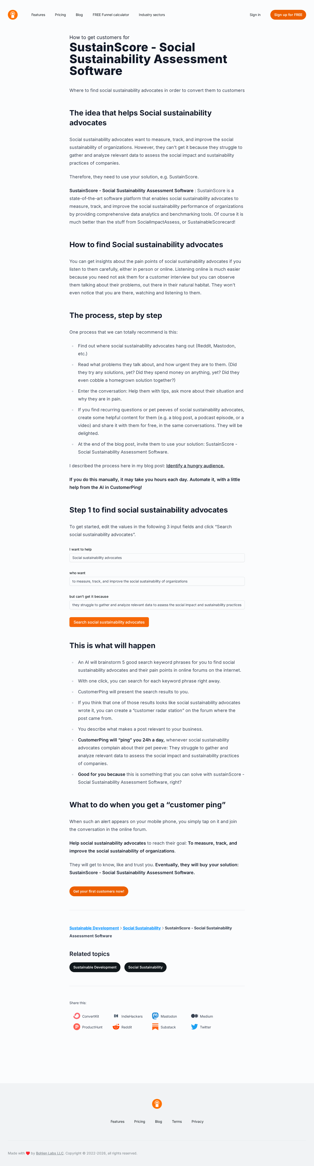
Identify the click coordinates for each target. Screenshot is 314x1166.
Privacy (198, 1121)
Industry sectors (152, 15)
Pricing (60, 15)
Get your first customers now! (98, 891)
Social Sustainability (145, 967)
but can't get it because (88, 596)
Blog (79, 15)
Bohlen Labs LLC (50, 1153)
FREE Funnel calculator (111, 15)
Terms (177, 1121)
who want (77, 573)
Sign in (255, 15)
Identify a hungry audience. (195, 465)
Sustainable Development (95, 967)
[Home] (13, 15)
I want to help (80, 549)
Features (38, 15)
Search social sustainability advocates (109, 622)
